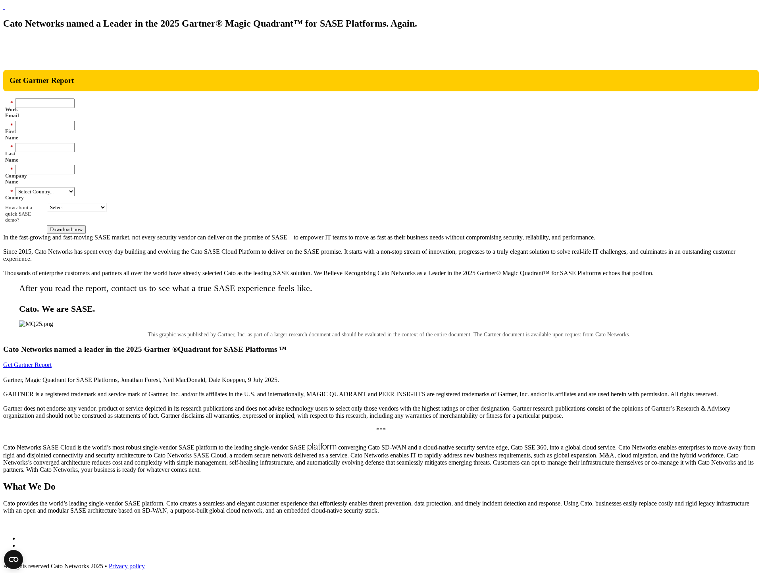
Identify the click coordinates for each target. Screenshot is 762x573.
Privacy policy (127, 566)
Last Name (9, 153)
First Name (9, 131)
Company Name (9, 175)
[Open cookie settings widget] (13, 559)
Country (9, 195)
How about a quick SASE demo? (18, 214)
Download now (66, 229)
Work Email (9, 109)
